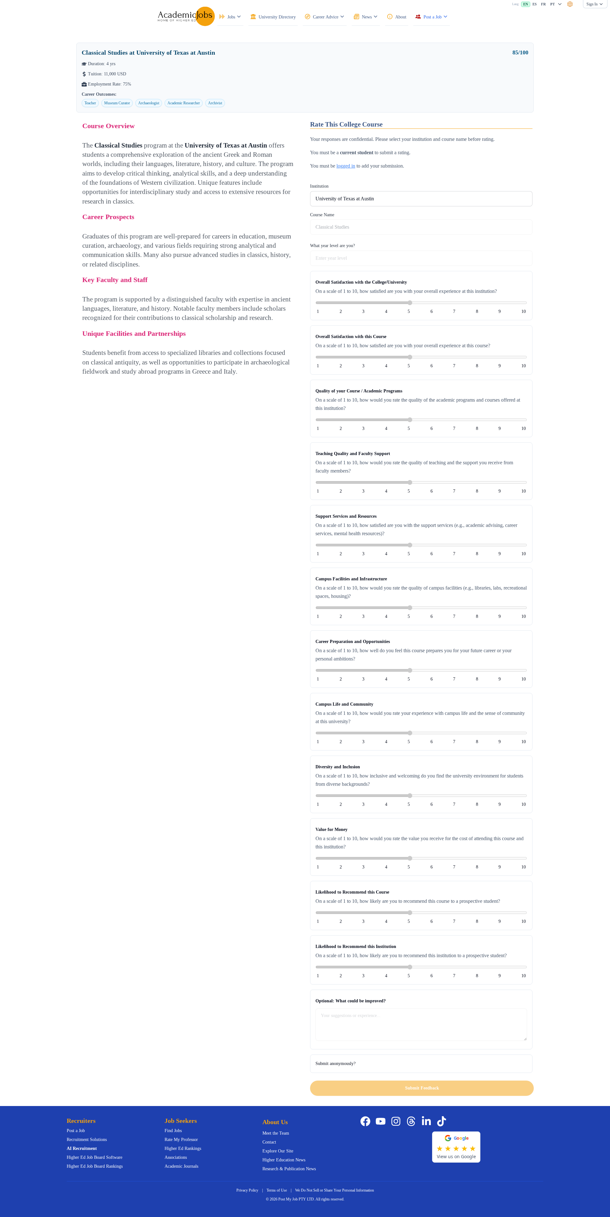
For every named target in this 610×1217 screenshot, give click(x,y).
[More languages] (560, 4)
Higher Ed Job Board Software (94, 1157)
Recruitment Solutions (87, 1139)
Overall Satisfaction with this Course (350, 336)
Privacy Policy (247, 1190)
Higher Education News (283, 1160)
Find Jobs (173, 1130)
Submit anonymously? (335, 1063)
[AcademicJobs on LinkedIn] (427, 1121)
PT (552, 4)
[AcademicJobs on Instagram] (397, 1121)
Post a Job (76, 1130)
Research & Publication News (289, 1168)
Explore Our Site (277, 1151)
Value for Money (331, 829)
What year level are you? (332, 245)
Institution (319, 186)
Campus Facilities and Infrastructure (351, 579)
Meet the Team (275, 1133)
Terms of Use (277, 1190)
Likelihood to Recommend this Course (352, 892)
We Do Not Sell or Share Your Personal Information (334, 1190)
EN (525, 4)
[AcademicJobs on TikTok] (443, 1121)
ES (534, 4)
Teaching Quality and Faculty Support (352, 453)
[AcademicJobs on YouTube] (382, 1121)
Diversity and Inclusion (337, 766)
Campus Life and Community (344, 704)
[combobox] (570, 4)
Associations (176, 1157)
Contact (269, 1142)
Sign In (592, 4)
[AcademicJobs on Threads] (412, 1121)
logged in (345, 166)
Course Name (322, 214)
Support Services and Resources (345, 516)
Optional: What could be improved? (350, 1001)
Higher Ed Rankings (183, 1148)
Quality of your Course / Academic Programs (358, 391)
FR (543, 4)
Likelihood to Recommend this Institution (355, 946)
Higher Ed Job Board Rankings (95, 1166)
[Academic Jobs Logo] (186, 16)
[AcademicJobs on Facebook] (366, 1121)
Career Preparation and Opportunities (352, 641)
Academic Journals (181, 1166)
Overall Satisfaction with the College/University (361, 282)
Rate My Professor (181, 1139)
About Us (275, 1121)
